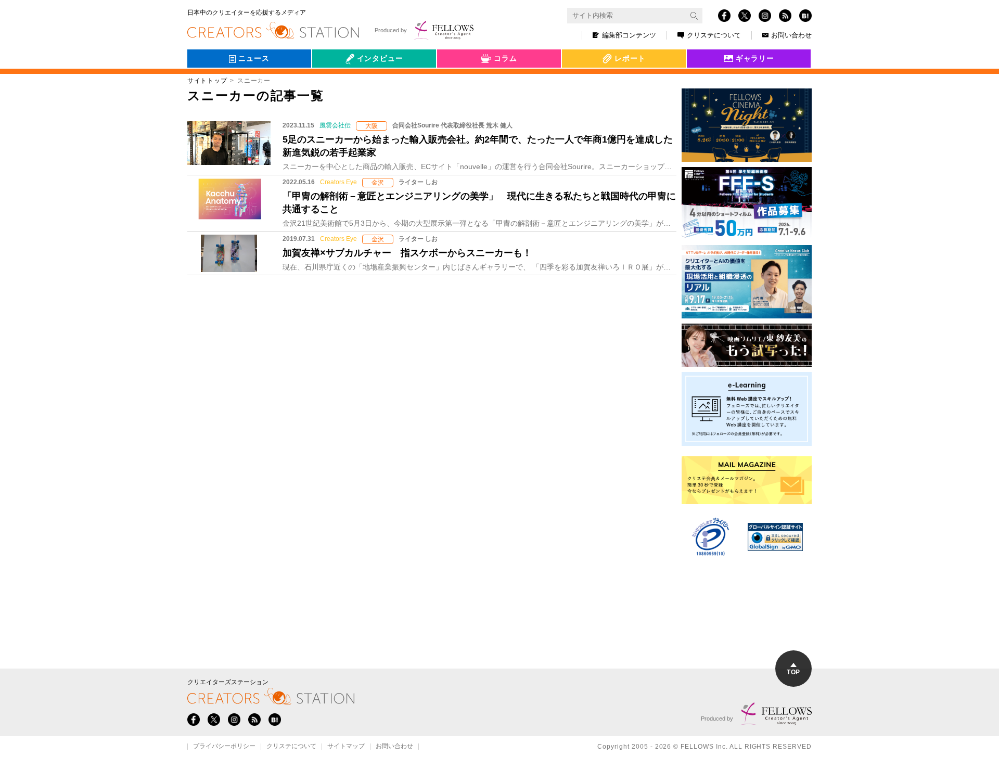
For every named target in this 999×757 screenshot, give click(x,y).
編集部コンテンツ (629, 35)
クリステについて (714, 35)
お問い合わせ (791, 35)
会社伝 (332, 82)
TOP (793, 672)
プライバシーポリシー (224, 746)
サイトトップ (207, 80)
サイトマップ (346, 746)
